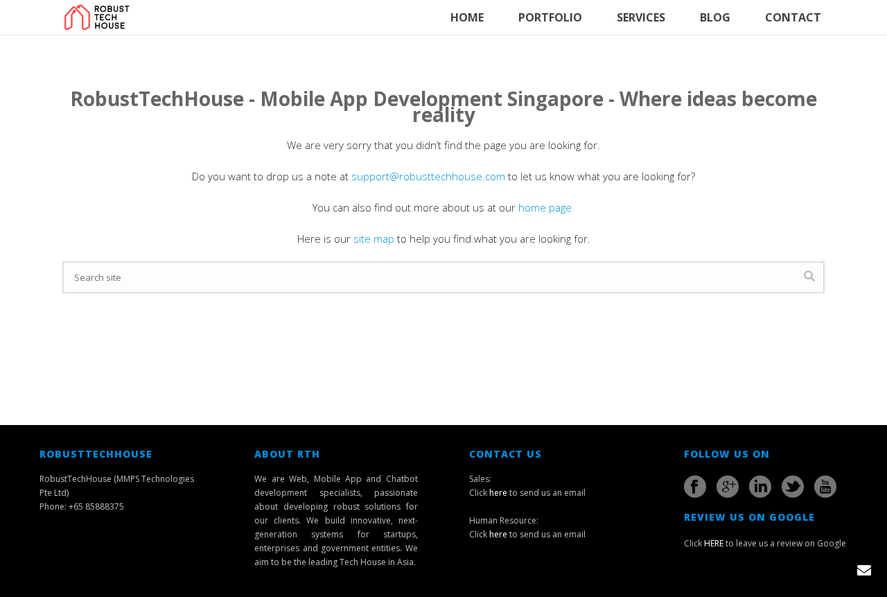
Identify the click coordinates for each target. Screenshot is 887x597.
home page (546, 207)
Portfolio (550, 17)
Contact (793, 17)
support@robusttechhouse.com (428, 176)
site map (373, 238)
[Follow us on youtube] (825, 487)
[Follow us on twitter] (793, 487)
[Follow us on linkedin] (760, 487)
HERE (713, 543)
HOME (467, 17)
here (498, 493)
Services (641, 17)
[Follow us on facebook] (695, 487)
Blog (715, 17)
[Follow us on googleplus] (728, 487)
